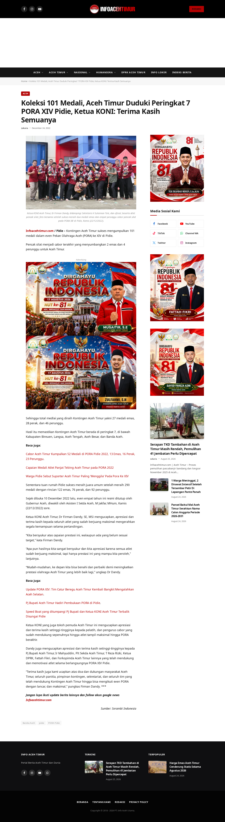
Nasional (81, 72)
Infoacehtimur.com (40, 231)
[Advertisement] (112, 43)
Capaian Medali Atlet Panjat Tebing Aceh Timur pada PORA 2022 (70, 468)
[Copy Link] (9, 163)
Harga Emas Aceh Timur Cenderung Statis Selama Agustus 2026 (185, 766)
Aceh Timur (57, 72)
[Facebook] (9, 155)
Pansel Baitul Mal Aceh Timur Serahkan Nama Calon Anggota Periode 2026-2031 (185, 510)
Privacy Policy (138, 802)
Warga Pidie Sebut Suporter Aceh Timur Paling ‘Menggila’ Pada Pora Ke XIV (77, 476)
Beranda (82, 802)
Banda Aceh (29, 722)
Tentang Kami (101, 802)
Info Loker (159, 72)
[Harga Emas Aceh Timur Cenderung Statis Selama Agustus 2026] (157, 767)
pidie (41, 722)
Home (24, 81)
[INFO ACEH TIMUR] (112, 9)
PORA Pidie (54, 722)
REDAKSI (196, 9)
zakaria (24, 128)
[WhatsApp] (9, 146)
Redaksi (120, 802)
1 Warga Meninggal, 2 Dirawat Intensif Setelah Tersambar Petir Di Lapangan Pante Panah (186, 486)
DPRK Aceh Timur (133, 72)
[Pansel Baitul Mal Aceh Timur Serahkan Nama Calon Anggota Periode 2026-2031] (159, 509)
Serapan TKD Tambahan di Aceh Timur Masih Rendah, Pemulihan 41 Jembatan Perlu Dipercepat (175, 449)
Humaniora (104, 72)
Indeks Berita (182, 72)
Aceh (36, 72)
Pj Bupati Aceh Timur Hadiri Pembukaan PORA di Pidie (63, 603)
